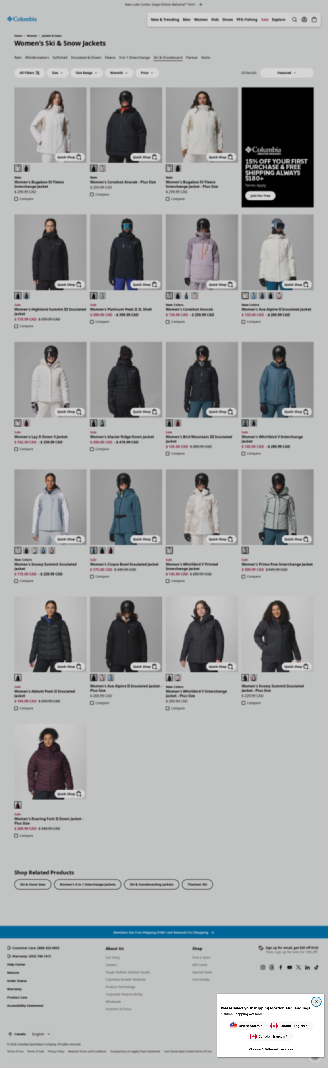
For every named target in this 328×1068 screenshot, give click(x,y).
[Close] (316, 1001)
